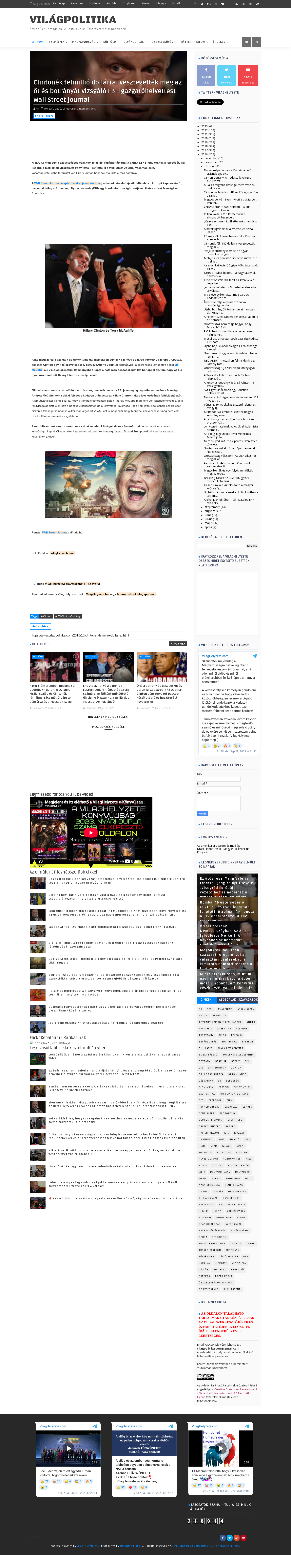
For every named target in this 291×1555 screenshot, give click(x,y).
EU (219, 1080)
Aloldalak (227, 999)
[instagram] (250, 4)
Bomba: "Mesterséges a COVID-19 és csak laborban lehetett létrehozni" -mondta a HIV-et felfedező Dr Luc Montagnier (227, 912)
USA (245, 1256)
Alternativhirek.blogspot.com (136, 594)
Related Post (41, 644)
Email (176, 3)
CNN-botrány (217, 1067)
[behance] (243, 4)
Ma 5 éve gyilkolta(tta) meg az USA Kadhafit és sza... (226, 296)
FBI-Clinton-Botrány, (84, 108)
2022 (204, 130)
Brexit (235, 1061)
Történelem (207, 1256)
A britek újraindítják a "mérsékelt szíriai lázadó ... (228, 230)
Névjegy (161, 3)
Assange (241, 1028)
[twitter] (202, 4)
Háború (230, 1126)
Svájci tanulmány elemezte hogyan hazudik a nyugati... (226, 252)
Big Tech (247, 1041)
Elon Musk (206, 1087)
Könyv (203, 1165)
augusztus (211, 511)
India (221, 1139)
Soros (241, 1217)
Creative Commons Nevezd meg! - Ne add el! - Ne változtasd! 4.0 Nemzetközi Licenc (227, 1393)
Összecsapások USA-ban (216, 1282)
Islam (213, 1145)
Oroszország (208, 1198)
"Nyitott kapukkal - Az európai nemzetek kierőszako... (230, 450)
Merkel (216, 1178)
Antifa (251, 1022)
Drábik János (237, 1074)
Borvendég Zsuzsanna (238, 1054)
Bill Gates (206, 1048)
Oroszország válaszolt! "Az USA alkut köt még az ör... (230, 457)
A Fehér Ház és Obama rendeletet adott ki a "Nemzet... (231, 318)
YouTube (94, 3)
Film (230, 1100)
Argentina (224, 1028)
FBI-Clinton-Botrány (234, 1093)
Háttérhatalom (193, 42)
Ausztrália (206, 1035)
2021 (204, 134)
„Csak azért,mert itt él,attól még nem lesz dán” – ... (230, 223)
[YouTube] (250, 1538)
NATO (248, 1178)
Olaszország (237, 1191)
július (208, 515)
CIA (201, 1067)
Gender (247, 1106)
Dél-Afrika (206, 1080)
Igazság (239, 1132)
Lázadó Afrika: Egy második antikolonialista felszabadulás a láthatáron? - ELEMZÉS (112, 927)
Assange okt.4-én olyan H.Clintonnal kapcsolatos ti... (227, 464)
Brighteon (129, 3)
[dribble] (230, 4)
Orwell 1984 (231, 1198)
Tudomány (232, 1250)
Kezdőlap (59, 3)
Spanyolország (210, 1224)
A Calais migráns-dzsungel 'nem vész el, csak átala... (229, 186)
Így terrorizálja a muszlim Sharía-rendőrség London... (225, 303)
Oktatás (218, 1191)
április (208, 527)
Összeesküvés (162, 42)
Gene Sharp (207, 1113)
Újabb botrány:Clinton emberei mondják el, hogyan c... (229, 311)
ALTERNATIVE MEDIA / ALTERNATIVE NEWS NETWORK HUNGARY (205, 1546)
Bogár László (208, 1054)
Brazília (220, 1061)
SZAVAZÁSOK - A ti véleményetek (248, 1000)
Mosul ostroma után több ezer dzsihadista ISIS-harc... (231, 340)
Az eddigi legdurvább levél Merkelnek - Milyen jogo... (228, 435)
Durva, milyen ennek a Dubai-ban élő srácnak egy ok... (227, 171)
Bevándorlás (134, 42)
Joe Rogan (224, 1152)
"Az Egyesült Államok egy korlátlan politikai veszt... (226, 391)
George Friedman (211, 1119)
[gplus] (209, 4)
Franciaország (209, 1106)
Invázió (234, 1139)
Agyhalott (219, 1015)
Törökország (229, 1256)
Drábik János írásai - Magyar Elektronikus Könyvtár (223, 850)
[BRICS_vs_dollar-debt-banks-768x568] (50, 1043)
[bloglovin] (223, 4)
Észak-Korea (224, 1276)
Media (203, 1178)
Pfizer (203, 1211)
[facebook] (195, 4)
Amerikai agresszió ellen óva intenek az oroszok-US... (229, 420)
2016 (204, 154)
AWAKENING (225, 1009)
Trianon (236, 1243)
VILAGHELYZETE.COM (88, 1546)
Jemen (240, 1145)
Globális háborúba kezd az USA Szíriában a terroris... (231, 494)
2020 (204, 138)
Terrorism (219, 1237)
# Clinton (46, 616)
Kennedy (241, 1152)
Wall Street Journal (55, 532)
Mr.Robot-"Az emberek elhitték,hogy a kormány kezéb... (228, 413)
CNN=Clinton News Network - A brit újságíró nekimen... (227, 208)
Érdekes (219, 42)
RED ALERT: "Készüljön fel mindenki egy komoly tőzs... (229, 362)
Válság (203, 1269)
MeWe (145, 3)
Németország (234, 1185)
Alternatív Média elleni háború (220, 1022)
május (209, 523)
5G (200, 1009)
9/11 (210, 1009)
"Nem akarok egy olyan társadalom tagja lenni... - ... (230, 354)
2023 (204, 126)
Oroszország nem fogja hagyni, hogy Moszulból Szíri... (227, 325)
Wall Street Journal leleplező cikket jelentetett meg (68, 183)
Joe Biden (205, 1152)
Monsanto (233, 1178)
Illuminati (206, 1139)
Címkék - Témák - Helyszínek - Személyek (207, 1000)
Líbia (202, 1172)
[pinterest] (216, 4)
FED (201, 1100)
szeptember (212, 507)
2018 (204, 146)
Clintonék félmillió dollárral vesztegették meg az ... (229, 245)
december (211, 158)
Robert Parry (236, 1211)
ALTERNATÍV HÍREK (130, 1546)
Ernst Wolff (242, 1087)
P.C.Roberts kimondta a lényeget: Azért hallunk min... (229, 332)
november (211, 162)
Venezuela (239, 1263)
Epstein (224, 1087)
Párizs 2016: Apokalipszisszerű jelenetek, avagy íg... (230, 406)
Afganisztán (246, 1009)
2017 (204, 150)
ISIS (226, 1132)
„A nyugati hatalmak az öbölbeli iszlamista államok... (231, 428)
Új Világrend (232, 1289)
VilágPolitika (73, 19)
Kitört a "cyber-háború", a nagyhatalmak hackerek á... (230, 274)
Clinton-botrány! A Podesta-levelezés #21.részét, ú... (227, 179)
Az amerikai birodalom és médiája (219, 845)
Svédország (233, 1224)
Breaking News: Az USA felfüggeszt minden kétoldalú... (226, 479)
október (210, 166)
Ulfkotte (221, 1263)
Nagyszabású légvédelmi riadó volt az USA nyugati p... (231, 398)
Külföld (109, 42)
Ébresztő (237, 1269)
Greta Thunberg (210, 1126)
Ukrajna (204, 1263)
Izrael (226, 1145)
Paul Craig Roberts (232, 1204)
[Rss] (257, 1538)
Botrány (38, 656)
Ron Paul (205, 1217)
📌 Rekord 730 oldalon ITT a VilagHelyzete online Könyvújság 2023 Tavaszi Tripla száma (115, 1198)
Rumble (111, 3)
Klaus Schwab (208, 1159)
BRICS (222, 1035)
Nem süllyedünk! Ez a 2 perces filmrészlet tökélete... (230, 442)
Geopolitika (228, 1113)
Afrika (203, 1015)
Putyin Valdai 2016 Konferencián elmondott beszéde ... (224, 215)
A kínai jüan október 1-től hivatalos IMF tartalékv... (229, 501)
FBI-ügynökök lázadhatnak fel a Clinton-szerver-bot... (229, 237)
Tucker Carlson (210, 1250)
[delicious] (257, 4)
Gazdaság (231, 1106)
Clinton (236, 1067)
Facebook (77, 3)
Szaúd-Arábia (240, 1230)
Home (40, 42)
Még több (179, 644)
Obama (203, 1191)
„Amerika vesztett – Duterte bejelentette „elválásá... (230, 288)
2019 (204, 142)
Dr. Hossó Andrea (211, 1074)
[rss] (237, 4)
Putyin (217, 1211)
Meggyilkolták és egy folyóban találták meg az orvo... (228, 472)
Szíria (203, 1237)
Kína (249, 1159)
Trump (250, 1243)
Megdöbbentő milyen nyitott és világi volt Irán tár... (230, 201)
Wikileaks (219, 1269)
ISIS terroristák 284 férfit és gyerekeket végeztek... (229, 281)
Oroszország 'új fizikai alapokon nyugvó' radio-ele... (229, 369)
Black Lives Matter (230, 1048)
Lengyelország (238, 1165)
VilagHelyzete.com (62, 553)
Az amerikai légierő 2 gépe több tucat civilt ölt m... (231, 267)
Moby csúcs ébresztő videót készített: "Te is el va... (230, 259)
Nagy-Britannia (209, 1185)
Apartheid (205, 1028)
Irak (247, 1139)
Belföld (236, 1035)
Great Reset (235, 1119)
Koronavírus (232, 1159)
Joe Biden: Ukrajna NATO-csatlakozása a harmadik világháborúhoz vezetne (105, 1022)
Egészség (232, 1080)
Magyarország (84, 42)
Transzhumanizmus (212, 1243)
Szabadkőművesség (212, 1230)
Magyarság (242, 1172)
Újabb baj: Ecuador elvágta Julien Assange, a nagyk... (231, 347)
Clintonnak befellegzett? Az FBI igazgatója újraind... (231, 193)
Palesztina (206, 1204)
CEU (247, 1061)
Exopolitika (207, 1093)
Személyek (57, 42)
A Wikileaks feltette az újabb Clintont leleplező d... (227, 376)
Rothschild (224, 1217)
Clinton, (67, 108)
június (208, 519)
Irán (202, 1145)
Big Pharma (229, 1041)
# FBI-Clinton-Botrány (67, 616)
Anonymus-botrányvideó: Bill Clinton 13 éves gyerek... (229, 384)
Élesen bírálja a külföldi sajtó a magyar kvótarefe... (228, 486)
